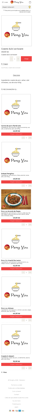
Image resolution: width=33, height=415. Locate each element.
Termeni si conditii (16, 385)
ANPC (16, 407)
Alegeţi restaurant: (16, 134)
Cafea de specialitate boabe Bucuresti (16, 397)
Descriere (16, 75)
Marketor (22, 380)
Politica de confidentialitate (16, 388)
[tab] (16, 75)
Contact (16, 394)
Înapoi (5, 64)
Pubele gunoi (16, 404)
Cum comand (16, 391)
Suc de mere (16, 401)
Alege (26, 59)
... (20, 129)
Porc (5, 372)
